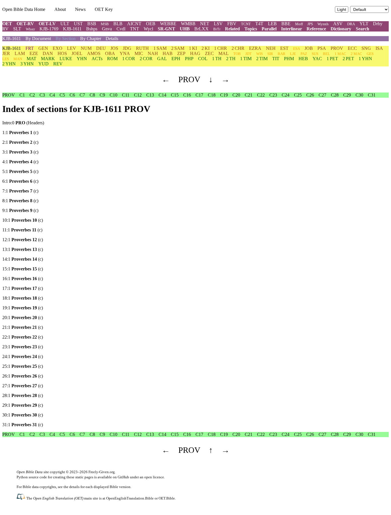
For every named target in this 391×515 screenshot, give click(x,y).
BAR (281, 54)
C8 (92, 95)
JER (6, 53)
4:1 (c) (20, 161)
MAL (223, 53)
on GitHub (121, 477)
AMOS (93, 53)
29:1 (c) (22, 405)
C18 (212, 95)
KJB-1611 (72, 28)
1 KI (193, 48)
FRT (29, 48)
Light (341, 9)
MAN (17, 59)
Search (362, 28)
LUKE (66, 58)
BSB (91, 23)
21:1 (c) (22, 327)
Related (232, 28)
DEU (101, 48)
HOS (62, 53)
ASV (338, 23)
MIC (139, 53)
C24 (285, 95)
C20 (236, 95)
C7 (82, 95)
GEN (43, 48)
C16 (187, 95)
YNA (125, 53)
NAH (153, 53)
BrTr (216, 29)
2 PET (348, 58)
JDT (248, 54)
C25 (298, 95)
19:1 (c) (22, 307)
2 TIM (262, 58)
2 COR (146, 58)
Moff (299, 24)
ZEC (209, 53)
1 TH (217, 58)
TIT (275, 58)
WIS (259, 54)
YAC (317, 58)
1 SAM (160, 48)
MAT (31, 58)
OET (7, 23)
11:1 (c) (22, 229)
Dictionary (341, 28)
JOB (309, 48)
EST (284, 48)
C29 (347, 95)
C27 (322, 95)
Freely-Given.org (101, 472)
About (60, 9)
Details (112, 38)
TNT (134, 28)
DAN (48, 53)
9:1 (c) (20, 210)
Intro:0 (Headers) (23, 122)
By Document (38, 38)
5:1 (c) (20, 171)
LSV (218, 23)
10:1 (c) (22, 220)
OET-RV (25, 23)
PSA (321, 48)
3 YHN (27, 63)
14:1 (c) (22, 259)
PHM (289, 58)
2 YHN (9, 63)
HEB (303, 58)
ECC (352, 48)
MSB (105, 24)
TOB (237, 54)
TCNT (246, 24)
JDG (127, 48)
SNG (366, 48)
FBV (231, 23)
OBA (110, 53)
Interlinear (291, 28)
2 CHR (238, 48)
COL (203, 58)
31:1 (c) (22, 424)
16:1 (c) (22, 278)
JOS (114, 48)
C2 (32, 95)
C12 (138, 95)
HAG (195, 53)
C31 (372, 95)
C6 (72, 95)
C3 (42, 95)
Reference (316, 28)
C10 (113, 95)
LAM (20, 53)
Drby (377, 23)
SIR (270, 54)
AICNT (134, 23)
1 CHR (220, 48)
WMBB (188, 23)
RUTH (142, 48)
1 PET (332, 58)
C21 (248, 95)
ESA (296, 48)
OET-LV (47, 23)
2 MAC (356, 54)
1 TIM (246, 58)
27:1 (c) (22, 385)
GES (370, 54)
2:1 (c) (20, 142)
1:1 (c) (20, 132)
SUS (315, 54)
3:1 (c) (20, 152)
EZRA (255, 48)
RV (5, 28)
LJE (293, 54)
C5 (62, 95)
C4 (52, 95)
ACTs (97, 58)
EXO (57, 48)
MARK (48, 58)
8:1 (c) (20, 200)
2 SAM (177, 48)
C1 (22, 95)
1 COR (128, 58)
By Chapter (90, 38)
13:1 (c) (22, 249)
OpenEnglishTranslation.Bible (130, 498)
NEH (271, 48)
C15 (175, 95)
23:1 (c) (22, 346)
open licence (154, 477)
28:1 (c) (22, 395)
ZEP (181, 53)
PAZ (304, 54)
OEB (150, 23)
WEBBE (168, 23)
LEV (71, 48)
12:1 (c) (22, 239)
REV (58, 63)
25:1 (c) (22, 366)
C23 (273, 95)
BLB (118, 23)
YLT (364, 23)
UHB (185, 28)
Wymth (323, 24)
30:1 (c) (22, 414)
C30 (359, 95)
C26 (310, 95)
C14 (162, 95)
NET (204, 23)
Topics (250, 28)
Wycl (148, 28)
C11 (125, 95)
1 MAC (340, 54)
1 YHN (365, 58)
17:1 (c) (22, 288)
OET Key (104, 9)
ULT (64, 23)
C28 (335, 95)
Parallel (269, 28)
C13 (150, 95)
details (74, 487)
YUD (43, 63)
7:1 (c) (20, 190)
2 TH (231, 58)
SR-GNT (166, 28)
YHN (82, 58)
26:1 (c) (22, 376)
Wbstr (30, 29)
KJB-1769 (49, 28)
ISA (379, 48)
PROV (337, 48)
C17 (199, 95)
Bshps (91, 28)
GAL (162, 58)
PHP (189, 58)
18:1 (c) (22, 298)
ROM (112, 58)
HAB (168, 53)
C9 (102, 95)
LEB (272, 23)
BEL (326, 54)
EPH (175, 58)
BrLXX (201, 28)
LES (5, 59)
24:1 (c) (22, 356)
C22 (261, 95)
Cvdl (120, 28)
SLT (17, 28)
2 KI (206, 48)
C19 (224, 95)
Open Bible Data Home (23, 9)
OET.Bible (167, 498)
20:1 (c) (22, 317)
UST (78, 23)
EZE (33, 53)
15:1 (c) (22, 268)
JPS (310, 24)
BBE (286, 23)
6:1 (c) (20, 181)
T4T (259, 23)
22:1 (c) (22, 337)
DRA (351, 24)
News (80, 9)
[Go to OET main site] (21, 498)
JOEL (77, 53)
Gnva (107, 28)
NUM (86, 48)
